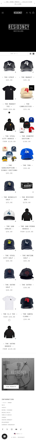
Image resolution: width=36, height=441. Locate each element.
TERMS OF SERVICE (7, 415)
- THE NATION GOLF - (26, 257)
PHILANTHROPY (5, 422)
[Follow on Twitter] (7, 429)
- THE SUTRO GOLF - (9, 286)
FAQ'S (3, 405)
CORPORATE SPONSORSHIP (8, 424)
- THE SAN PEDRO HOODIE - (27, 227)
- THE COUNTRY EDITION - (27, 137)
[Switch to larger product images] (30, 54)
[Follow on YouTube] (16, 429)
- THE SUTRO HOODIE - (9, 345)
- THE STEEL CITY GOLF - (9, 257)
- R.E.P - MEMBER (7, 402)
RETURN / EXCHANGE (7, 410)
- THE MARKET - (26, 77)
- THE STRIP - (9, 77)
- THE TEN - (27, 165)
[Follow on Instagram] (12, 429)
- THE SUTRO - (27, 285)
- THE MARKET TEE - (9, 105)
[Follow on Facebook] (2, 429)
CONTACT (4, 407)
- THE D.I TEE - (9, 314)
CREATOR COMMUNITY (7, 419)
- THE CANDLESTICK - (27, 105)
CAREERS (4, 417)
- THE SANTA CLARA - (27, 315)
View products (11, 386)
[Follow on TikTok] (21, 429)
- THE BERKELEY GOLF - (9, 198)
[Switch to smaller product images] (33, 54)
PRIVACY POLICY (6, 412)
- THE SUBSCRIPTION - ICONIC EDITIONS (9, 167)
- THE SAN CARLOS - (9, 227)
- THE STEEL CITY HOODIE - (9, 137)
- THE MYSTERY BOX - (27, 198)
